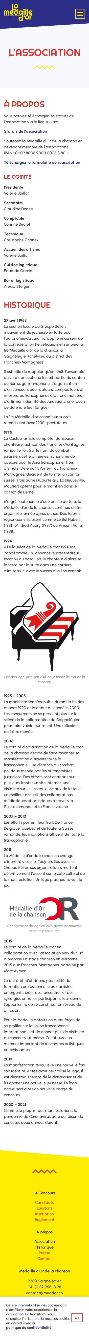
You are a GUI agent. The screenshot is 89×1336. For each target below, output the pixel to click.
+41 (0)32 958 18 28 (44, 1287)
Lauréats (44, 1208)
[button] (80, 14)
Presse (44, 1253)
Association (44, 1241)
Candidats (44, 1202)
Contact (44, 1258)
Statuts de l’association (25, 131)
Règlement (44, 1219)
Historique (44, 1247)
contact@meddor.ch (44, 1293)
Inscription (44, 1214)
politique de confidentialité (28, 1327)
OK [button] (77, 1318)
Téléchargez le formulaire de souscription (42, 162)
